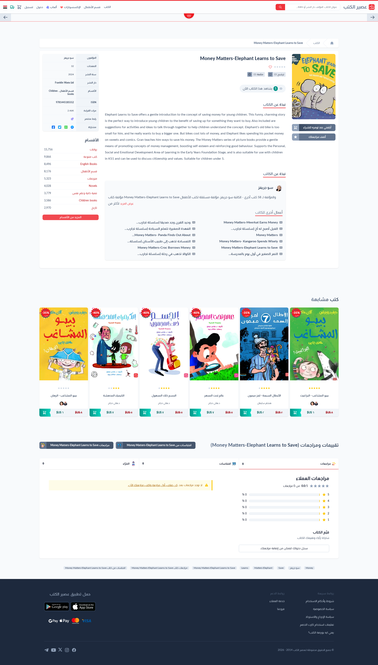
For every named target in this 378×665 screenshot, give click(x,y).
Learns (244, 568)
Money (309, 568)
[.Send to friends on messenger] (72, 127)
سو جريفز (265, 188)
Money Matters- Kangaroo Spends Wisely (248, 241)
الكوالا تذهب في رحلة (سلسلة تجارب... (164, 254)
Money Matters (267, 235)
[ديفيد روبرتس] (316, 404)
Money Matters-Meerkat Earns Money (251, 222)
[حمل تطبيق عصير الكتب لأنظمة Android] (56, 606)
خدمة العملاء (277, 601)
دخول (39, 7)
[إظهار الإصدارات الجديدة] (189, 16)
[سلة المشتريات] (19, 7)
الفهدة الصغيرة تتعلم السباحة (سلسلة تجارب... (158, 228)
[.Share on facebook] (53, 127)
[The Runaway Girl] (372, 17)
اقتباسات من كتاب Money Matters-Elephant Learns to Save (95, 568)
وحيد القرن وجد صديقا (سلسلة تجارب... (163, 222)
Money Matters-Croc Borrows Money (164, 247)
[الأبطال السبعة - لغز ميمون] (264, 343)
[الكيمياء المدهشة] (114, 343)
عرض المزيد (127, 203)
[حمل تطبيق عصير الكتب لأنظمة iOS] (83, 606)
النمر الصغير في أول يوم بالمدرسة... (253, 254)
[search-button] (280, 7)
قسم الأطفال (92, 7)
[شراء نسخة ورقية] (314, 413)
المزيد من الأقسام (71, 217)
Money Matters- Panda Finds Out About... (161, 235)
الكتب (107, 7)
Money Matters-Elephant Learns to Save (249, 247)
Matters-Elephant (263, 568)
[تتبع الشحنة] (12, 7)
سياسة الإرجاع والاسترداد (320, 617)
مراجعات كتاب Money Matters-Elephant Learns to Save (159, 568)
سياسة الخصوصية (323, 609)
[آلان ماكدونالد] (312, 404)
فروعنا (280, 609)
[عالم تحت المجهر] (214, 343)
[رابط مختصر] (59, 118)
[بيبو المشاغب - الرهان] (63, 343)
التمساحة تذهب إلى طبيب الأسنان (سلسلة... (159, 241)
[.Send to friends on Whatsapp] (66, 127)
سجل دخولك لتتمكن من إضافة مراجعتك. (284, 548)
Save (281, 568)
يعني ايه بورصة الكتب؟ (321, 632)
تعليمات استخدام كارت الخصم (317, 624)
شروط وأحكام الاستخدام (320, 601)
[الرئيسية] (332, 43)
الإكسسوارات (72, 7)
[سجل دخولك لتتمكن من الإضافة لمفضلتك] (270, 67)
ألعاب (53, 7)
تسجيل (28, 7)
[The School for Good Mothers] (5, 17)
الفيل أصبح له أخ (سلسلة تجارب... (254, 228)
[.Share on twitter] (59, 127)
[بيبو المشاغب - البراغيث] (314, 343)
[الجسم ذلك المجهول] (164, 343)
